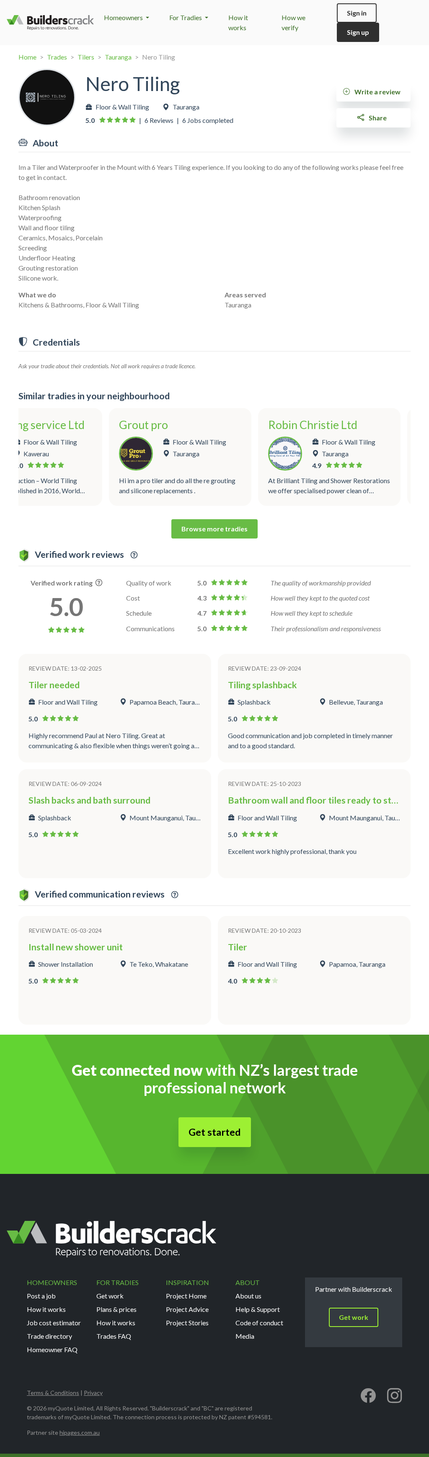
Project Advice (187, 1309)
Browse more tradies (214, 529)
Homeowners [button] (124, 17)
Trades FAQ (113, 1336)
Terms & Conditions (53, 1392)
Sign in (357, 13)
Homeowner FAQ (52, 1349)
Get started (215, 1132)
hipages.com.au (79, 1432)
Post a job (41, 1296)
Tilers (86, 57)
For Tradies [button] (186, 17)
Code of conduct (259, 1323)
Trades (57, 57)
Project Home (186, 1296)
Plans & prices (116, 1309)
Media (244, 1336)
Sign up (358, 32)
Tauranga (118, 57)
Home (27, 57)
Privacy (93, 1392)
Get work (110, 1296)
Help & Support (257, 1309)
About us (248, 1296)
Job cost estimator (54, 1323)
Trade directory (49, 1336)
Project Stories (187, 1323)
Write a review (377, 92)
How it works (46, 1309)
